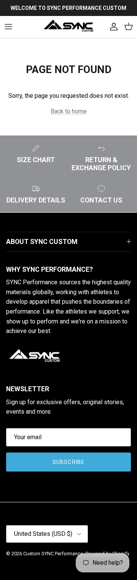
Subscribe (68, 462)
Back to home (69, 111)
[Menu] (8, 26)
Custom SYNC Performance (53, 553)
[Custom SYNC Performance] (68, 27)
